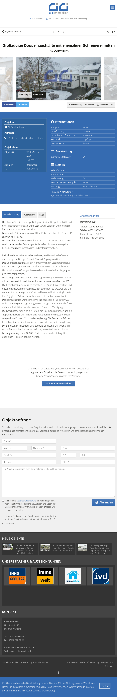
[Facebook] (58, 673)
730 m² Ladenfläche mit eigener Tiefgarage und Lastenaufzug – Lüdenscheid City (25, 550)
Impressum (72, 662)
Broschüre (103, 104)
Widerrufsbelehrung (89, 662)
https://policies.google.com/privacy (62, 376)
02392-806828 (38, 19)
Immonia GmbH (40, 662)
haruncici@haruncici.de (92, 237)
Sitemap (109, 666)
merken (90, 104)
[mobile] (112, 7)
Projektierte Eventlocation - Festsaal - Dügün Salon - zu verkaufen (63, 548)
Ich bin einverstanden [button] (58, 383)
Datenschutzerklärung (26, 500)
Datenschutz (107, 662)
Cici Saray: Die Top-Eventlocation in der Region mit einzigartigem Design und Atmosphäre (100, 550)
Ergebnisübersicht (13, 31)
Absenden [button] (106, 502)
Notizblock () (76, 104)
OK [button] (104, 685)
